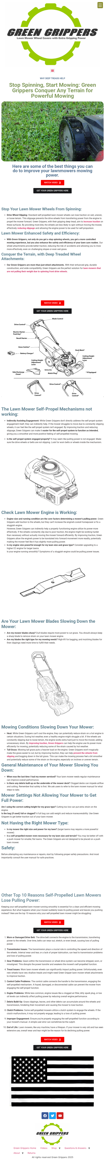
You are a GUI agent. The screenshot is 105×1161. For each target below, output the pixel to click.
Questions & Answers (75, 1148)
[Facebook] (45, 1115)
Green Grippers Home (25, 1148)
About (17, 1153)
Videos (43, 1148)
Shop (54, 1148)
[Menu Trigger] (100, 5)
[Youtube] (60, 1115)
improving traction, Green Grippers (46, 743)
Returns (31, 1153)
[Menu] (52, 71)
